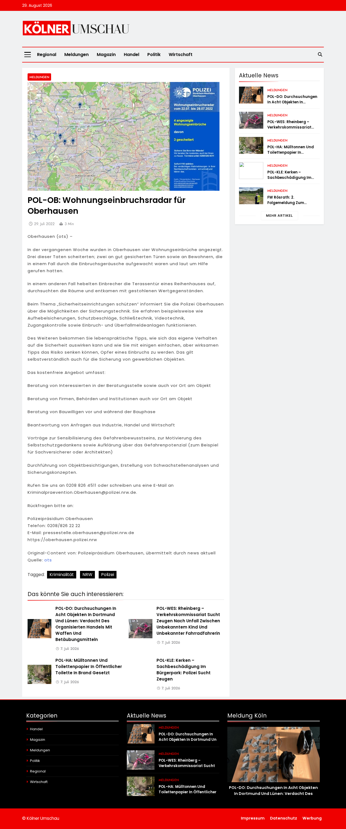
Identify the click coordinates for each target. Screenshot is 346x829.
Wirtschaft (180, 54)
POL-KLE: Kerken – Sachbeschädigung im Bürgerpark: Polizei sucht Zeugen (184, 669)
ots (48, 560)
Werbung (312, 818)
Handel (131, 54)
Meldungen (76, 54)
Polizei (107, 574)
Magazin (106, 54)
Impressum (253, 818)
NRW (87, 574)
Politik (154, 54)
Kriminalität (61, 574)
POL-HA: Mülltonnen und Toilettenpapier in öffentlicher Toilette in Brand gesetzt (88, 666)
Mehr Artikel (279, 215)
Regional (46, 54)
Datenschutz (283, 818)
